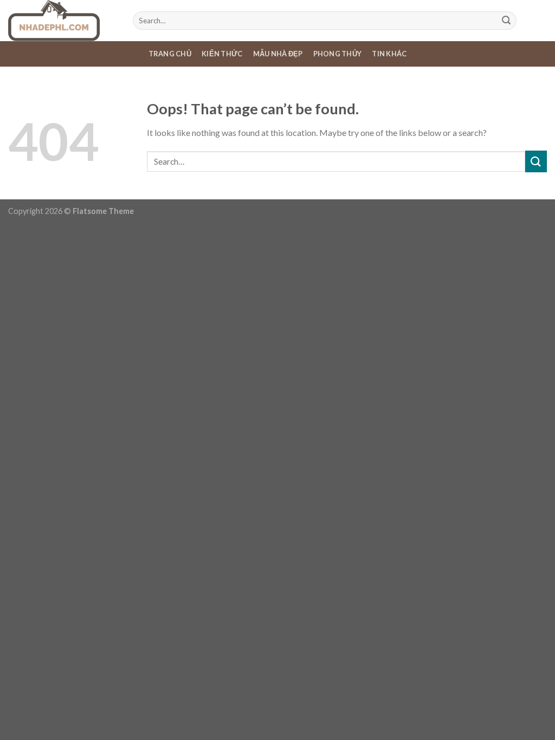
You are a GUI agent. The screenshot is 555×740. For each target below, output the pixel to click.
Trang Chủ (170, 53)
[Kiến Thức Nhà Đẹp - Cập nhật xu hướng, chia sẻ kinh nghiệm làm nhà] (62, 20)
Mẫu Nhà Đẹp (278, 53)
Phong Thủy (337, 53)
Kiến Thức (222, 53)
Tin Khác (389, 53)
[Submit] (506, 20)
